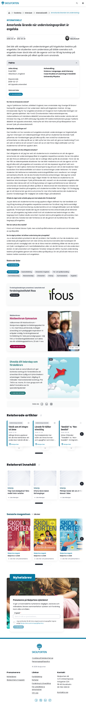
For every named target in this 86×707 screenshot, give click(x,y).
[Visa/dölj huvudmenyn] (83, 3)
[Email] (51, 404)
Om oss (35, 693)
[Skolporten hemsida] (10, 3)
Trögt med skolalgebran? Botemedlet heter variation (19, 492)
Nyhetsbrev (11, 676)
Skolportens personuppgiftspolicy (32, 623)
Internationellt (41, 13)
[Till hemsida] (39, 648)
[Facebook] (42, 404)
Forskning (17, 13)
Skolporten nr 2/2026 (40, 556)
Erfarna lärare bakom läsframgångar (41, 492)
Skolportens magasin (16, 680)
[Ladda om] (41, 415)
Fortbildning (37, 676)
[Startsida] (9, 13)
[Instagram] (49, 700)
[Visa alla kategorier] (28, 423)
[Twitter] (40, 700)
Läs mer (37, 514)
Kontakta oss (62, 692)
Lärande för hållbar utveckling (43, 428)
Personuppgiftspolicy (41, 661)
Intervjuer (28, 13)
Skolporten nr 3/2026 (14, 556)
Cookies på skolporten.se (42, 658)
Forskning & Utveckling (41, 683)
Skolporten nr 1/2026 (66, 556)
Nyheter (35, 680)
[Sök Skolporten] (77, 3)
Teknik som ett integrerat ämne (19, 428)
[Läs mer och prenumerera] (19, 535)
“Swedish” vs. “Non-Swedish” (69, 428)
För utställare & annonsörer (38, 688)
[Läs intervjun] (19, 478)
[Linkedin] (46, 404)
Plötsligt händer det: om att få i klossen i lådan (71, 492)
